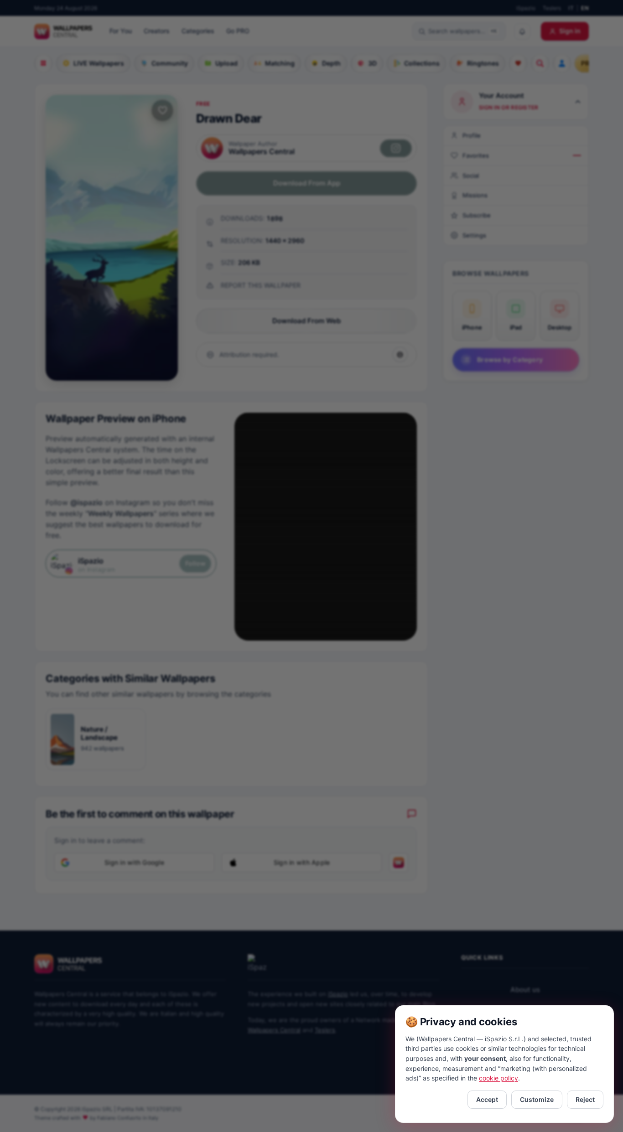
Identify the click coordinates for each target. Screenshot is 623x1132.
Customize (537, 1099)
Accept (487, 1099)
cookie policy (498, 1078)
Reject (585, 1099)
